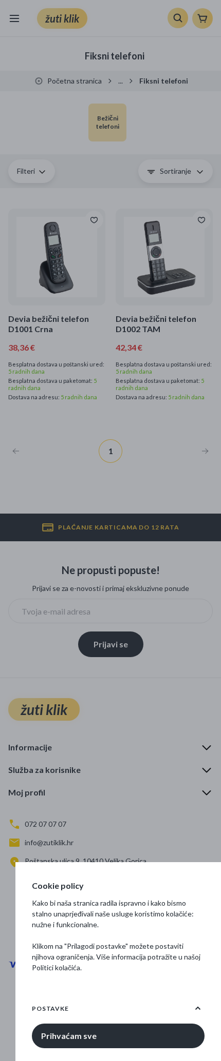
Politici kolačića (56, 967)
